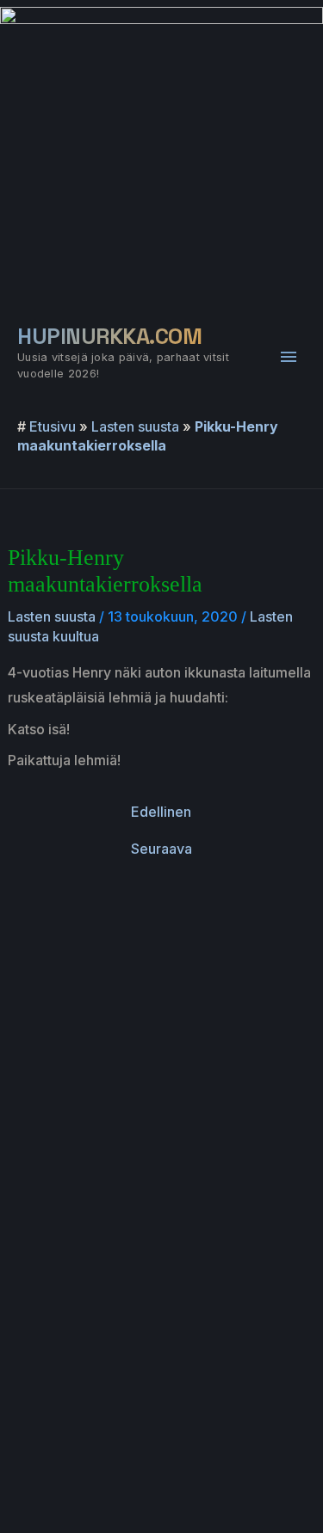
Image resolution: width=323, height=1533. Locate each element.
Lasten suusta (135, 426)
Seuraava (161, 848)
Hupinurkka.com (109, 336)
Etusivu (52, 426)
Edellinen (161, 812)
